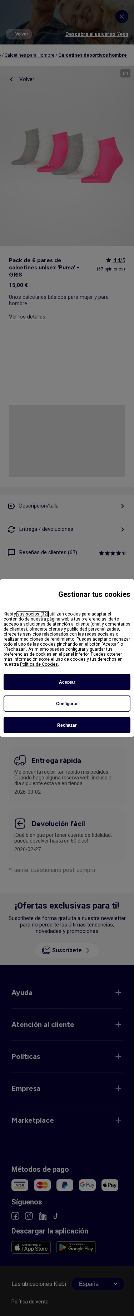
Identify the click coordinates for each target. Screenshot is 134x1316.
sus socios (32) (32, 614)
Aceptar (67, 682)
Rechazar (67, 725)
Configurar (67, 703)
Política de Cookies (39, 664)
